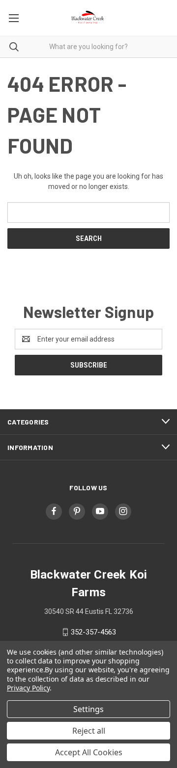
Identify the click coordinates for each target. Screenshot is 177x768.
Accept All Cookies (88, 752)
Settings (88, 709)
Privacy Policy (28, 687)
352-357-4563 (93, 632)
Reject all (88, 730)
